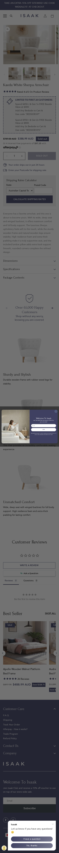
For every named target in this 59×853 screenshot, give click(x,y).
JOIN (43, 429)
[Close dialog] (56, 411)
